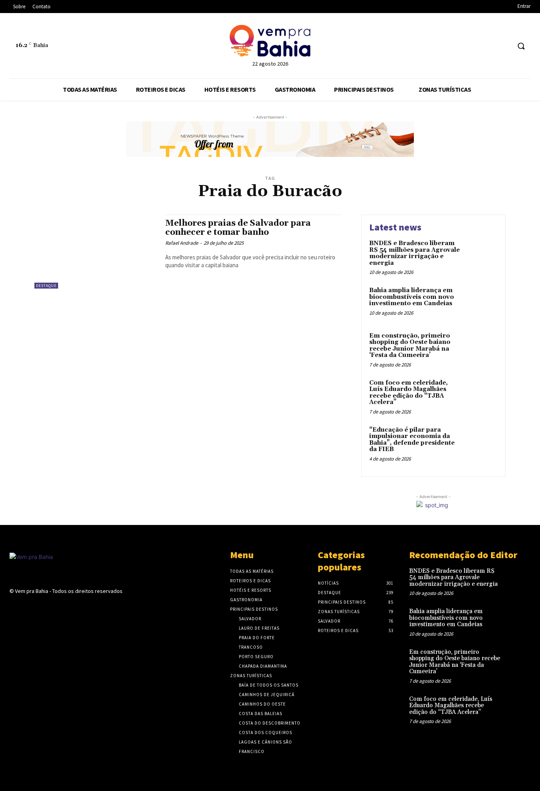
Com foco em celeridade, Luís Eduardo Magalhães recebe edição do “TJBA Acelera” (408, 392)
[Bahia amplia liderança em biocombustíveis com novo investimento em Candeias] (481, 302)
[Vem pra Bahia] (270, 41)
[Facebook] (474, 46)
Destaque (46, 285)
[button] (521, 45)
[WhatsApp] (504, 46)
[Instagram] (489, 46)
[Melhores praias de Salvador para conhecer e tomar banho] (95, 252)
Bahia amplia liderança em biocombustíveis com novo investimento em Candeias (411, 297)
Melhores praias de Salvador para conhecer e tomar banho (238, 228)
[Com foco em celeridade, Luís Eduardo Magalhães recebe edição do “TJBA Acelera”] (481, 395)
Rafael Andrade (181, 243)
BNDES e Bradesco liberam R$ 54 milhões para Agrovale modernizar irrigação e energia (414, 253)
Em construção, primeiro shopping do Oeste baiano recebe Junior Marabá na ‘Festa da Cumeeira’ (409, 345)
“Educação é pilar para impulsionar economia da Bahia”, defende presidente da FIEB (412, 439)
